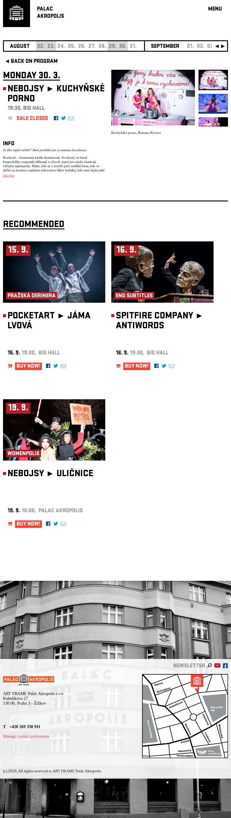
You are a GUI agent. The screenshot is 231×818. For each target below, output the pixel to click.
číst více (8, 175)
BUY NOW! (28, 366)
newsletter (189, 666)
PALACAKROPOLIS (50, 13)
